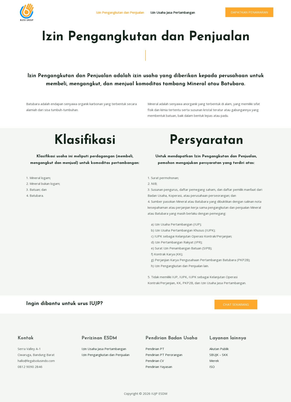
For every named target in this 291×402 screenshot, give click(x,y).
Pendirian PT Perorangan (164, 355)
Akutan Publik (219, 349)
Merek (214, 361)
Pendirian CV (155, 361)
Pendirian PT (155, 349)
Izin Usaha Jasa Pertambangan (172, 12)
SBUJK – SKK (218, 355)
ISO (212, 366)
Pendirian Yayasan (159, 366)
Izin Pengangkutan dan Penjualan (120, 12)
